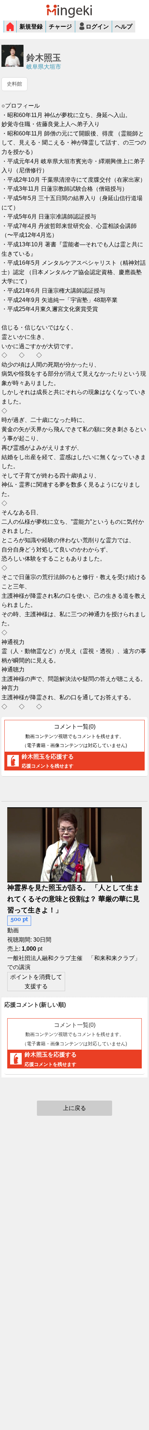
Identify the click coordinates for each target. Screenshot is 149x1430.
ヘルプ (123, 26)
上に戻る (74, 1108)
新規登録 (31, 26)
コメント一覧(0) (74, 735)
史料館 (14, 84)
